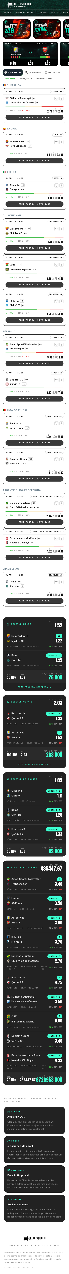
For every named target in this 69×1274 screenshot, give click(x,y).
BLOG (57, 1245)
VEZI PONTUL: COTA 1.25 (34, 284)
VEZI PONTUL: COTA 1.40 (34, 522)
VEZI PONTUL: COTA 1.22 (34, 600)
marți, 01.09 (26, 78)
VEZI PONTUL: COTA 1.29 (34, 557)
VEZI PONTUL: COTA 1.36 (34, 204)
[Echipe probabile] (56, 99)
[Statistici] (61, 99)
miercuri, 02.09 (44, 78)
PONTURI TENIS (49, 12)
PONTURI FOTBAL (25, 12)
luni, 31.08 (10, 78)
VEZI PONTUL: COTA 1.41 (34, 248)
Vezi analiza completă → (35, 687)
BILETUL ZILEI (18, 1245)
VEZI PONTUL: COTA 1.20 (34, 160)
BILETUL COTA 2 (41, 1245)
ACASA (7, 12)
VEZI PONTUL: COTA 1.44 (34, 398)
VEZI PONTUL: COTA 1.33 (34, 117)
